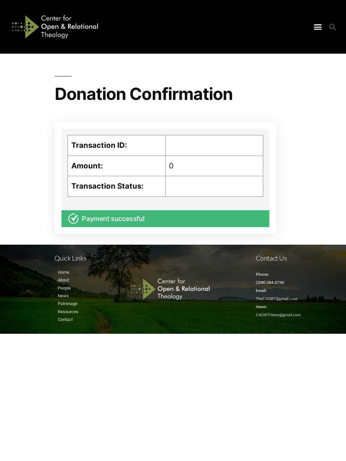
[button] (318, 27)
